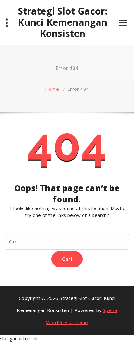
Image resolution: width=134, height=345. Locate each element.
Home (52, 89)
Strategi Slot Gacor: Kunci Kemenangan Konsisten (62, 22)
